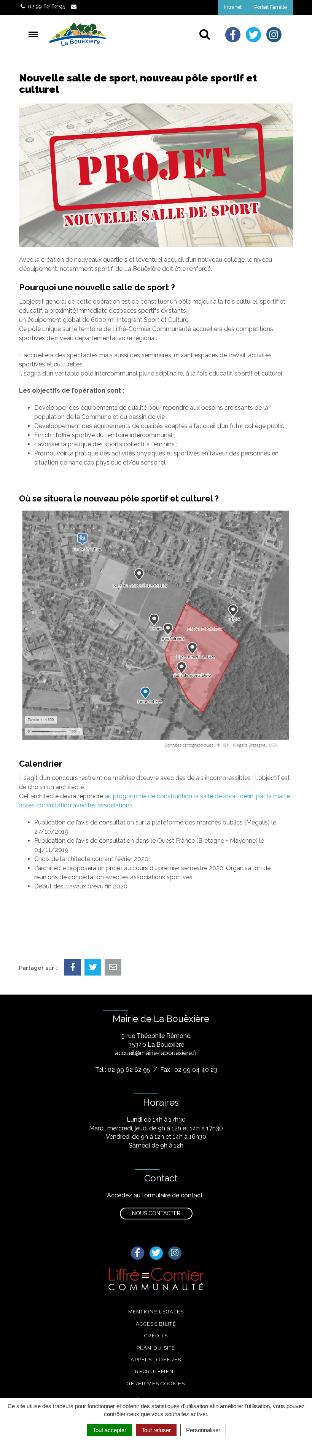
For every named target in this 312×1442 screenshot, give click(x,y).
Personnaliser (203, 1430)
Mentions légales (156, 1312)
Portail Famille (270, 7)
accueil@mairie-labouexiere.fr (156, 1053)
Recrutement (156, 1371)
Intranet (233, 7)
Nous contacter (156, 1213)
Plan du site (156, 1348)
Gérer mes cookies (156, 1383)
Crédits (156, 1336)
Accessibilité (156, 1324)
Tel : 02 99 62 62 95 (122, 1069)
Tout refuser (156, 1430)
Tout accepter (109, 1430)
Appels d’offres (156, 1359)
